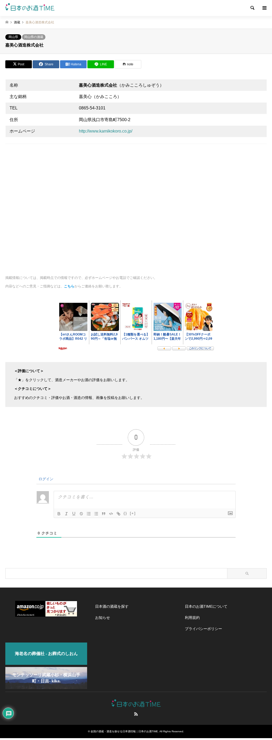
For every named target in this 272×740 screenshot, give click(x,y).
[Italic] (66, 514)
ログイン (45, 479)
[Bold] (59, 514)
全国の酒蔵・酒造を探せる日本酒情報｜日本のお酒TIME (124, 731)
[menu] (264, 8)
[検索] (252, 8)
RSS (136, 714)
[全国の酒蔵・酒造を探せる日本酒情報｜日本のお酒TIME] (29, 8)
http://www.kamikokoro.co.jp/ (105, 131)
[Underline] (74, 514)
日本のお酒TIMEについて (206, 606)
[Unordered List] (96, 514)
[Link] (118, 514)
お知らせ (102, 617)
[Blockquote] (103, 514)
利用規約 (192, 617)
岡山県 (13, 37)
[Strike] (81, 514)
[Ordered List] (88, 514)
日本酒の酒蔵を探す (112, 606)
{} (125, 513)
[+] (133, 513)
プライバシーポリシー (203, 629)
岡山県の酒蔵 (33, 37)
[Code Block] (111, 514)
